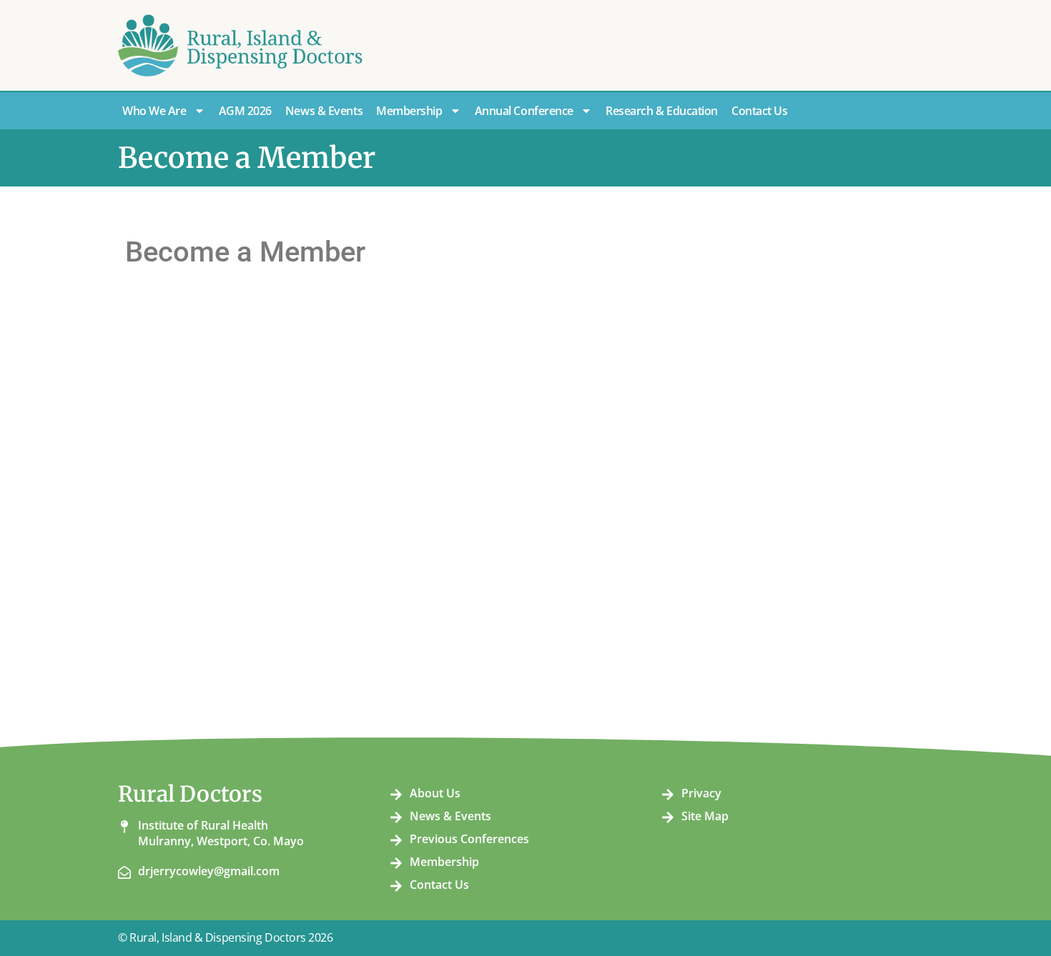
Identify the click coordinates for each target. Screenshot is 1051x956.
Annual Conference (524, 111)
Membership (409, 111)
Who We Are (154, 111)
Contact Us (759, 111)
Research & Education (662, 111)
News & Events (323, 111)
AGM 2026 (245, 111)
